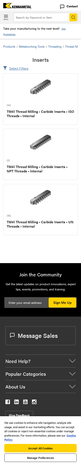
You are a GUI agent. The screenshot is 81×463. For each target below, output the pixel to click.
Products (9, 46)
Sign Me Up (62, 302)
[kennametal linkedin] (16, 402)
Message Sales (38, 335)
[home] (15, 6)
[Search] (73, 17)
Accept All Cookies (40, 448)
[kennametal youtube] (25, 402)
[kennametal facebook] (7, 402)
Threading (55, 46)
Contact (72, 6)
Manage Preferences (40, 458)
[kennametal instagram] (34, 402)
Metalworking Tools (32, 46)
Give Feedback (19, 415)
